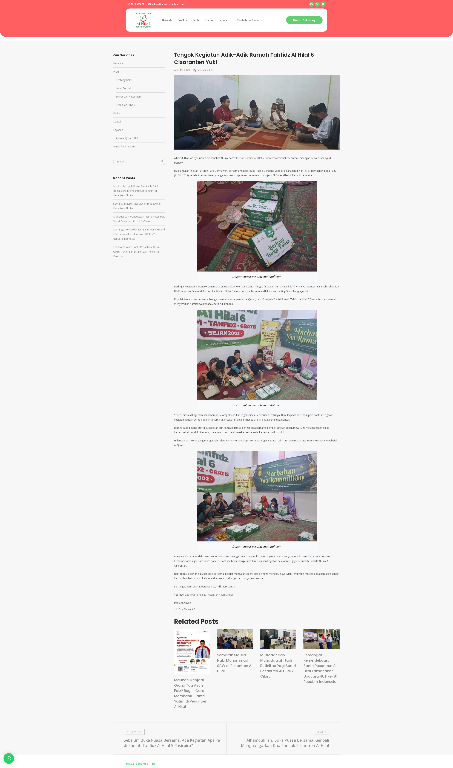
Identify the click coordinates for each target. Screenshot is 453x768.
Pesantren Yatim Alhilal (220, 594)
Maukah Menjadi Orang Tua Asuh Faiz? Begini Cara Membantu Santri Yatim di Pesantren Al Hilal (190, 693)
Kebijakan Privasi (125, 105)
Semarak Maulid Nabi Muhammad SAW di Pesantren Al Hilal (234, 663)
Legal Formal (123, 88)
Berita (196, 20)
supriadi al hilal (205, 70)
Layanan (223, 20)
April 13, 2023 (182, 70)
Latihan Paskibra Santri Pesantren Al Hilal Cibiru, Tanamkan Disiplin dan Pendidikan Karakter (136, 251)
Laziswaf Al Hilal (194, 594)
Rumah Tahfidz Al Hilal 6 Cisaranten (256, 158)
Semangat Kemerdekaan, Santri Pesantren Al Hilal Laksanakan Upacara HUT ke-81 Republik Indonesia (320, 668)
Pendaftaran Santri (248, 20)
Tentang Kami (124, 80)
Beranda (167, 20)
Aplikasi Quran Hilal (127, 138)
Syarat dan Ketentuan (128, 96)
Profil (180, 20)
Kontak (209, 20)
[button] (304, 20)
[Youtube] (323, 4)
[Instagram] (317, 4)
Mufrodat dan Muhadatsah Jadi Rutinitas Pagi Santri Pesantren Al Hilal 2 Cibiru (278, 666)
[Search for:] (139, 161)
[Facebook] (311, 4)
